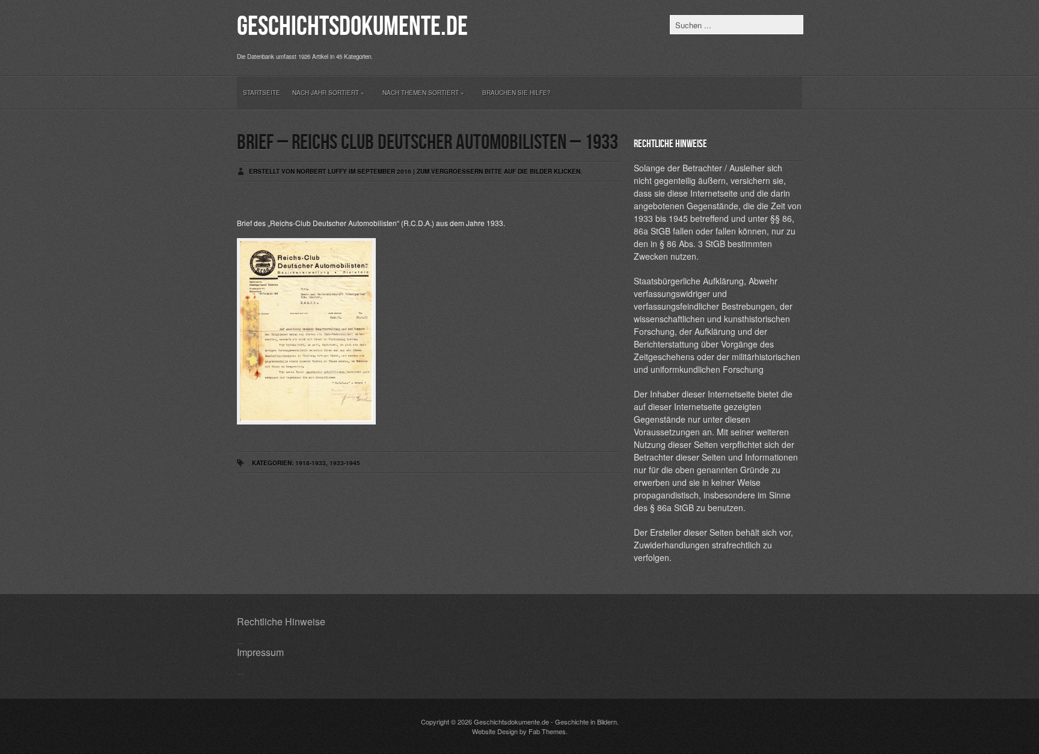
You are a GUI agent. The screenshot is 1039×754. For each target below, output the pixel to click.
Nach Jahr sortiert (328, 92)
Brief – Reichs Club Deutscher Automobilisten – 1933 (427, 143)
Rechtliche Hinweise (281, 621)
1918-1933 (310, 463)
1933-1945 (344, 463)
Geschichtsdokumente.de (352, 26)
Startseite (261, 92)
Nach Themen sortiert (423, 92)
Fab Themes (547, 731)
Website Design (495, 731)
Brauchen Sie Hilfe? (516, 92)
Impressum (260, 652)
